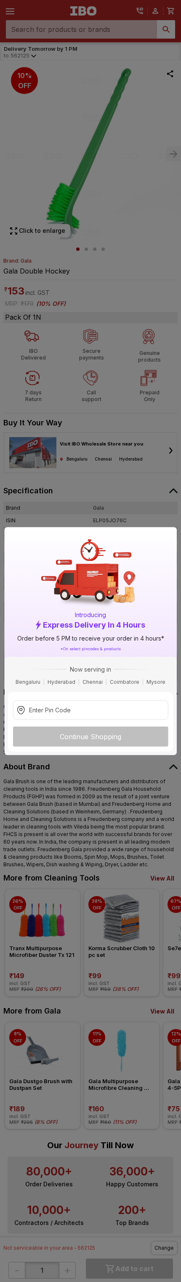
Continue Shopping (90, 736)
